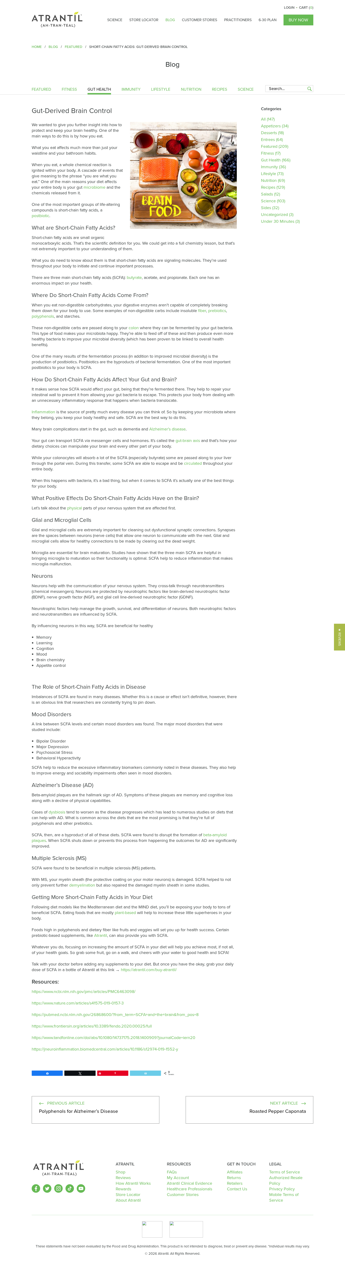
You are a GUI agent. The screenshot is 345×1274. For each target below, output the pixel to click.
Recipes (219, 89)
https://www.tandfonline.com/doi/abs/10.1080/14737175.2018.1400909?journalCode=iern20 (113, 1038)
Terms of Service (284, 1172)
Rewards (123, 1189)
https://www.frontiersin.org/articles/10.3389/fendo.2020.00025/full (92, 1026)
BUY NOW (298, 20)
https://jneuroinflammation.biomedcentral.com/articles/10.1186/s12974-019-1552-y (105, 1049)
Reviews (123, 1178)
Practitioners (238, 20)
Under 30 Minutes (277, 221)
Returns (234, 1178)
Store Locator (143, 20)
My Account (178, 1178)
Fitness (69, 89)
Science (114, 20)
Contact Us (237, 1189)
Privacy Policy (282, 1189)
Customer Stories (199, 20)
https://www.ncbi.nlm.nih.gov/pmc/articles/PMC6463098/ (83, 992)
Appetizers (271, 126)
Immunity (131, 89)
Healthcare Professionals (189, 1189)
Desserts (269, 133)
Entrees (268, 140)
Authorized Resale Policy (286, 1180)
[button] (339, 637)
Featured (41, 89)
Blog (170, 20)
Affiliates (234, 1172)
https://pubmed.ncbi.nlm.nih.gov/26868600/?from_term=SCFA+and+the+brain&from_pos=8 (115, 1015)
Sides (266, 208)
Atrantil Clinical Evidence (189, 1183)
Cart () (306, 7)
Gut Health (99, 89)
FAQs (172, 1172)
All (263, 119)
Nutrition (191, 89)
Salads (267, 194)
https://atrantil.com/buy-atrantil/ (149, 970)
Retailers (234, 1183)
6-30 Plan (267, 20)
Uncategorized (274, 214)
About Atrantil (128, 1200)
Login (289, 7)
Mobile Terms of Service (284, 1197)
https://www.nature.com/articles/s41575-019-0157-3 (78, 1003)
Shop (120, 1172)
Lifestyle (160, 89)
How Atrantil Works (133, 1183)
